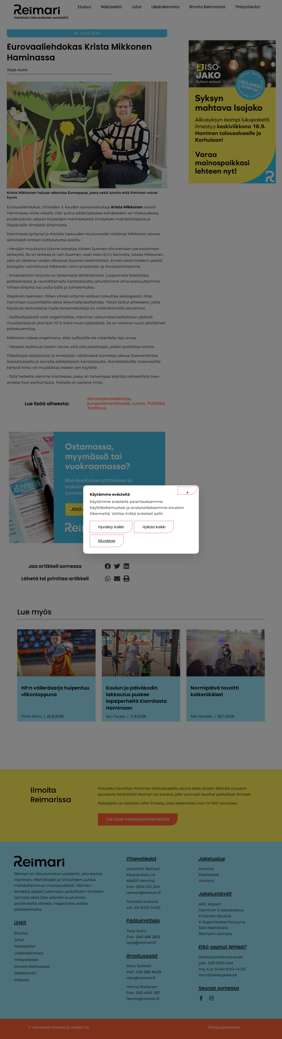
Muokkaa (106, 540)
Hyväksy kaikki (111, 527)
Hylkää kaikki (153, 527)
